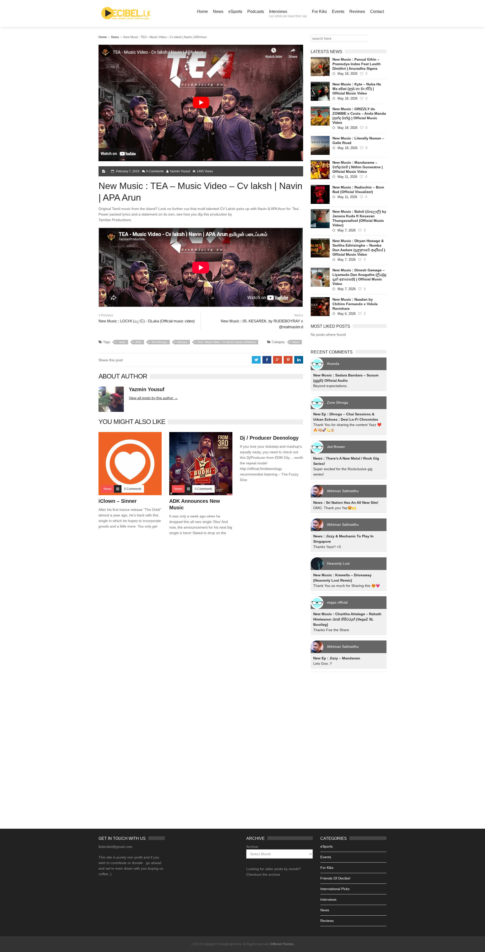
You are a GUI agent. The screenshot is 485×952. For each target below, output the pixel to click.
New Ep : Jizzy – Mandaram (336, 658)
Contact (377, 11)
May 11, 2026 (347, 177)
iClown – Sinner (118, 501)
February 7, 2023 (127, 171)
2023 (138, 342)
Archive (252, 847)
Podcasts (255, 11)
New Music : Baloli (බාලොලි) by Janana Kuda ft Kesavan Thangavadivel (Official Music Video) (359, 218)
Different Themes (282, 944)
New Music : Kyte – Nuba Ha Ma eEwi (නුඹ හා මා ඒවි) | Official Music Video (356, 88)
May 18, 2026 (347, 74)
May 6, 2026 (346, 314)
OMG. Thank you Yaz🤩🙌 (334, 508)
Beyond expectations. (330, 386)
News (218, 11)
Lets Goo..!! (322, 663)
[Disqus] (201, 612)
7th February (159, 342)
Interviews (288, 13)
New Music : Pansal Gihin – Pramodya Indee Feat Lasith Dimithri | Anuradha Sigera (356, 63)
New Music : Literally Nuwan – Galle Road (358, 140)
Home (202, 11)
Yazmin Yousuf (180, 171)
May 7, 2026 (346, 230)
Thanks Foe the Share (331, 630)
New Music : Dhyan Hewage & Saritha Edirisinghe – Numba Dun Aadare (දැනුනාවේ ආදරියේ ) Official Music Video (358, 247)
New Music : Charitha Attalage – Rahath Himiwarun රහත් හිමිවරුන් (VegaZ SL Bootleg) (347, 619)
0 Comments (155, 171)
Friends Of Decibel (335, 878)
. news (121, 342)
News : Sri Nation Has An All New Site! (345, 503)
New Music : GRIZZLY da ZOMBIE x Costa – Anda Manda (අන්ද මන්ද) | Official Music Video (359, 116)
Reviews (357, 11)
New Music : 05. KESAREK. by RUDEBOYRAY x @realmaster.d (262, 324)
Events (338, 11)
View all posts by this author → (153, 398)
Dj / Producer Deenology (269, 438)
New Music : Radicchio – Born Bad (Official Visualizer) (358, 189)
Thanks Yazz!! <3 (327, 547)
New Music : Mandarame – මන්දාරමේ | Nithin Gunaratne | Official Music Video (357, 167)
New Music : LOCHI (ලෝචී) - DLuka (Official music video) (147, 321)
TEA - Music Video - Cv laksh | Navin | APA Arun (226, 342)
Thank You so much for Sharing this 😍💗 (346, 586)
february (182, 342)
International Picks (335, 889)
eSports (235, 11)
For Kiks (319, 11)
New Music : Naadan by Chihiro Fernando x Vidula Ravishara (355, 304)
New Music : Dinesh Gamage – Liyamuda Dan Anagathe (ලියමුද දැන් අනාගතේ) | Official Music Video (359, 277)
